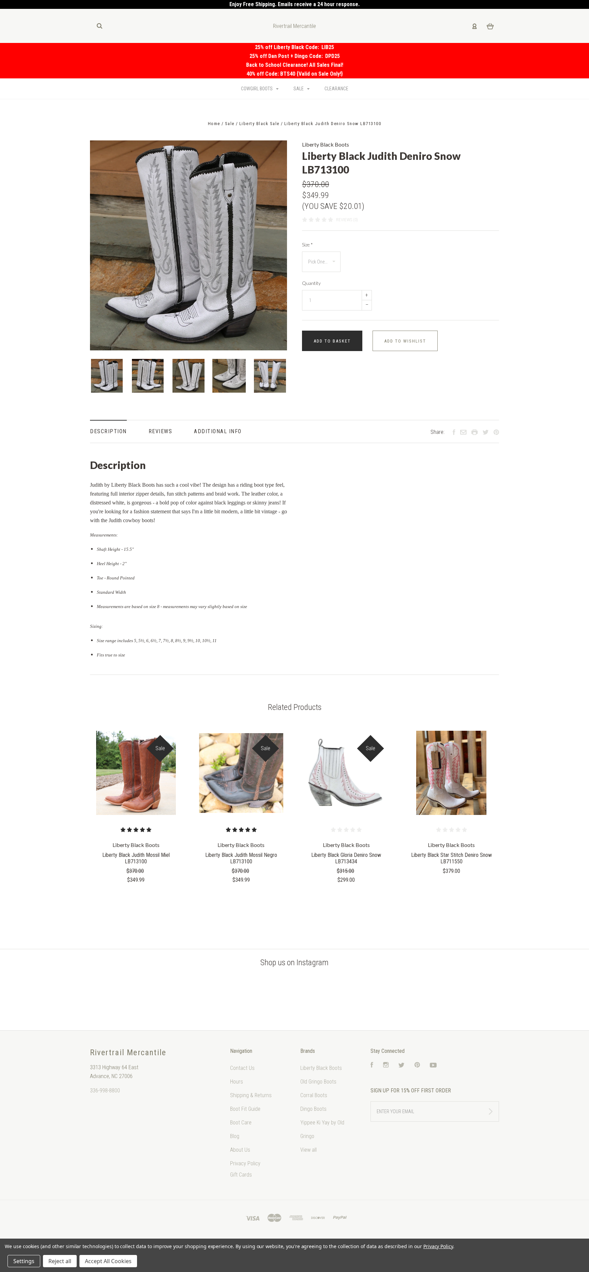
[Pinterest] (417, 1065)
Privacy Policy (245, 1163)
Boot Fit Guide (245, 1109)
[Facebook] (372, 1065)
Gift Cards (241, 1174)
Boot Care (241, 1122)
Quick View (136, 773)
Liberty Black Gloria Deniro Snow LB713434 (346, 858)
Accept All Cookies (108, 1261)
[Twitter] (401, 1065)
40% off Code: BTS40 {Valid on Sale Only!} (294, 74)
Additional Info (218, 431)
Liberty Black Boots (325, 144)
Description (108, 431)
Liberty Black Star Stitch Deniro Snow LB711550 (451, 858)
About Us (240, 1150)
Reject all (59, 1261)
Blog (234, 1136)
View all (308, 1150)
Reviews (160, 431)
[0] (490, 25)
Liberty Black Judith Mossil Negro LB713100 (241, 858)
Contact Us (242, 1068)
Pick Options (136, 898)
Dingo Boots (313, 1109)
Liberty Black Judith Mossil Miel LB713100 (136, 858)
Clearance (336, 88)
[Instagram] (386, 1065)
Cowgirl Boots (257, 88)
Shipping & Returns (251, 1095)
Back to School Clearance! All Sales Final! (294, 65)
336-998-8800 (105, 1090)
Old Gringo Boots (318, 1081)
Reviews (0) (347, 219)
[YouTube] (433, 1065)
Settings (23, 1261)
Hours (236, 1081)
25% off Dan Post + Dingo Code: (287, 56)
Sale (299, 88)
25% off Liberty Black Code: (288, 47)
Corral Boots (313, 1095)
